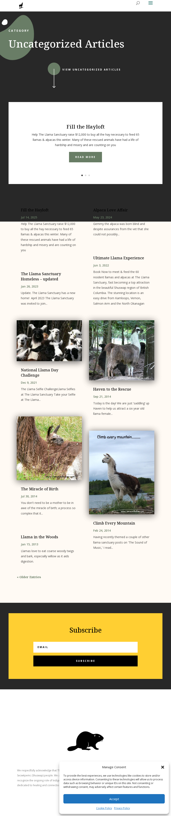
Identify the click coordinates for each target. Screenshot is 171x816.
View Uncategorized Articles (91, 69)
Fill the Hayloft (86, 126)
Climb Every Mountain (114, 523)
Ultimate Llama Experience (118, 257)
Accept (114, 799)
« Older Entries (29, 577)
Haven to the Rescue (112, 389)
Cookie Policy (104, 808)
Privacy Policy (122, 808)
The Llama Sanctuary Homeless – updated (41, 276)
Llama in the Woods (39, 536)
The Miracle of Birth (39, 488)
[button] (163, 767)
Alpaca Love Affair (110, 209)
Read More (85, 157)
